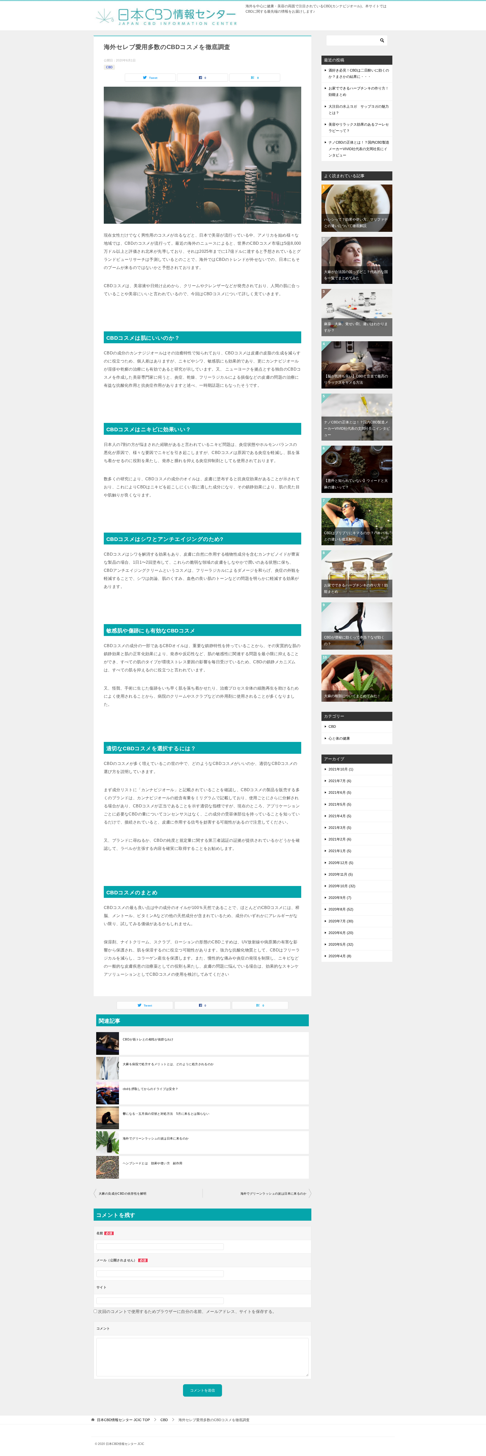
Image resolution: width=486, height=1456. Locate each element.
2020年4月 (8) (340, 956)
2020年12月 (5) (341, 863)
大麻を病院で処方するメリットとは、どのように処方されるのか (168, 1064)
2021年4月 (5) (340, 816)
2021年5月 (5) (340, 804)
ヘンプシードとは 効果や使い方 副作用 (153, 1163)
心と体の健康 (339, 738)
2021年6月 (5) (340, 792)
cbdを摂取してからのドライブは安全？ (150, 1089)
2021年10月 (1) (341, 769)
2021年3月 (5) (340, 828)
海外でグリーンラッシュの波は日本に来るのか (156, 1138)
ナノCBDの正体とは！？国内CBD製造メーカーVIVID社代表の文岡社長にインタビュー (359, 148)
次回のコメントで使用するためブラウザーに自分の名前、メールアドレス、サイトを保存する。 (187, 1311)
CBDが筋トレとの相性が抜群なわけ (148, 1039)
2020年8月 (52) (341, 909)
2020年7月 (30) (341, 921)
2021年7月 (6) (340, 781)
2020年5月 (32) (341, 944)
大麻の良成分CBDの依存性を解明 (122, 1193)
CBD (109, 67)
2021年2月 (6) (340, 839)
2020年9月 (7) (340, 898)
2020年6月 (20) (341, 933)
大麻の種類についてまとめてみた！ (352, 696)
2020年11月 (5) (341, 874)
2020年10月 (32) (342, 886)
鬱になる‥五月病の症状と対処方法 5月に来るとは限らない (166, 1114)
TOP (123, 1420)
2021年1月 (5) (340, 851)
